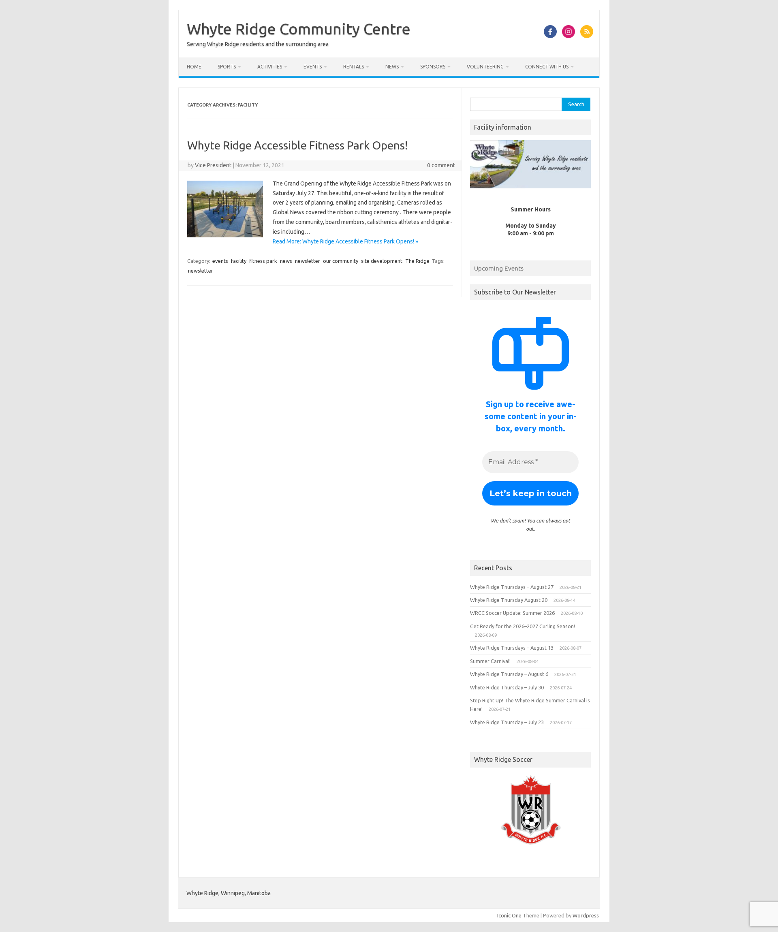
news (286, 261)
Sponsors (432, 66)
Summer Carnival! (490, 661)
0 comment (441, 165)
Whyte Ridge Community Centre (298, 28)
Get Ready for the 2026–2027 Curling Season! (522, 626)
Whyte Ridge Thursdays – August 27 (512, 587)
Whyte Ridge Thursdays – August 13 (512, 647)
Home (194, 66)
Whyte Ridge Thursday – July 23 (507, 722)
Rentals (353, 66)
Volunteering (485, 66)
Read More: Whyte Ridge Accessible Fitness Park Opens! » (345, 241)
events (220, 261)
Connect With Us (547, 66)
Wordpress (586, 915)
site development (381, 261)
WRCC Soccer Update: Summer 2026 (512, 613)
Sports (227, 66)
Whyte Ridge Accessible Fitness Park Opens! (297, 145)
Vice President (213, 165)
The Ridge (417, 261)
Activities (269, 66)
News (392, 66)
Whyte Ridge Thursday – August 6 (509, 674)
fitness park (263, 261)
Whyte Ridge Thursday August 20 (508, 600)
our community (340, 261)
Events (313, 66)
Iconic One (509, 915)
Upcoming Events (499, 268)
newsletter (307, 261)
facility (238, 261)
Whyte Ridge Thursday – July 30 (507, 687)
